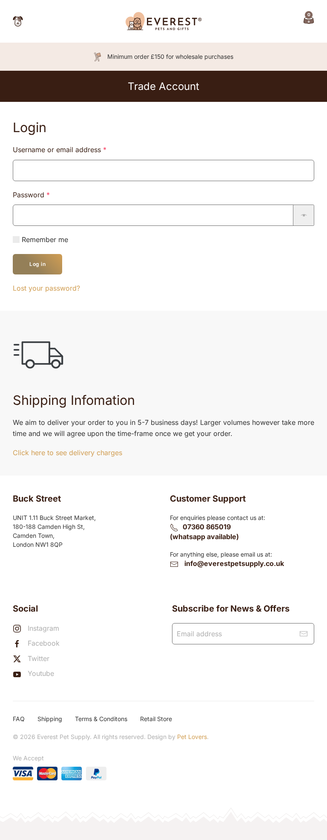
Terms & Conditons (101, 718)
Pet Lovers (192, 736)
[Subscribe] (303, 633)
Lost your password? (46, 288)
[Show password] (303, 215)
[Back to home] (163, 21)
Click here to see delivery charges (67, 452)
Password (45, 194)
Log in (37, 264)
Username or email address (74, 149)
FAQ (19, 718)
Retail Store (156, 718)
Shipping (49, 718)
